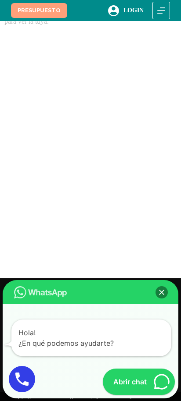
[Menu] (161, 10)
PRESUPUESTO (39, 10)
